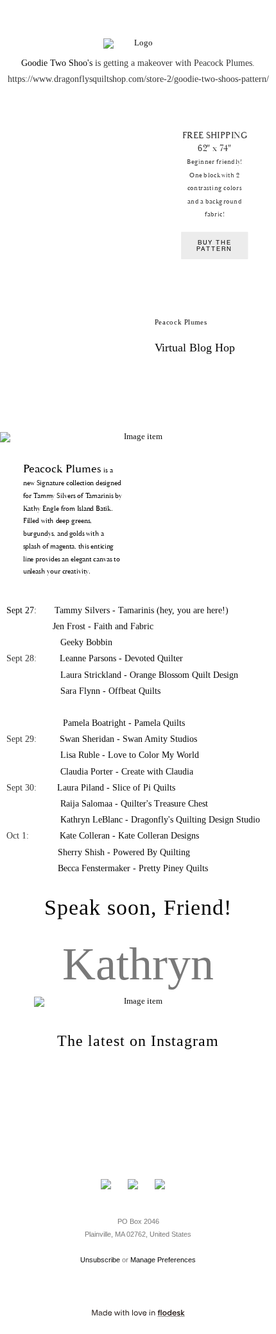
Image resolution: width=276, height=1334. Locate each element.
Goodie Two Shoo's (56, 63)
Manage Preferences (163, 1260)
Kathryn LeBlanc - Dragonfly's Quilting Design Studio (160, 819)
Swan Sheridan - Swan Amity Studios (128, 739)
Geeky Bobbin (86, 642)
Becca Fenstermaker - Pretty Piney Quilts (133, 868)
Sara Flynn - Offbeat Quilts (110, 691)
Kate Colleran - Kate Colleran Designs (129, 835)
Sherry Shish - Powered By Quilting (124, 852)
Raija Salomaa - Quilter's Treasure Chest (134, 803)
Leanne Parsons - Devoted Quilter (121, 658)
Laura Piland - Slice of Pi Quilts (116, 787)
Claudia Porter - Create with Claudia (126, 771)
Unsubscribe (100, 1260)
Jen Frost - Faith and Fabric (103, 626)
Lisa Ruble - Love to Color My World (129, 755)
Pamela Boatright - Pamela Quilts (124, 723)
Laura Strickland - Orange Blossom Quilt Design (148, 675)
